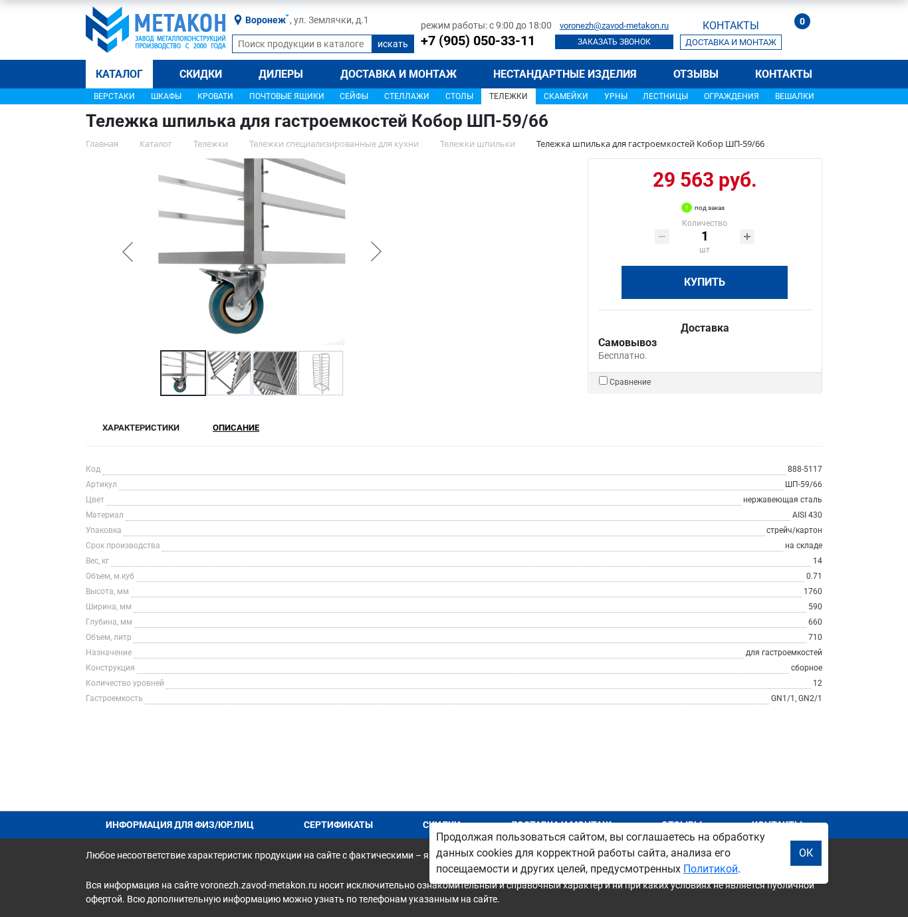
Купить (704, 282)
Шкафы (166, 96)
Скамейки (566, 96)
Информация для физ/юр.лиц (180, 824)
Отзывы (696, 74)
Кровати (215, 96)
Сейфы (354, 96)
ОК (806, 853)
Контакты (783, 74)
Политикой (710, 869)
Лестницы (665, 96)
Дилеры (281, 74)
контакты (731, 25)
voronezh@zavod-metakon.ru (614, 26)
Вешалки (794, 96)
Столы (459, 96)
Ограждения (731, 96)
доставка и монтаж (730, 42)
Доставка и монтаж (398, 74)
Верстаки (114, 96)
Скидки (200, 74)
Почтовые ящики (286, 96)
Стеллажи (406, 96)
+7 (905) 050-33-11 (478, 41)
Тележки (508, 96)
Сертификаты (338, 824)
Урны (615, 96)
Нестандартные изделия (565, 74)
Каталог (119, 74)
